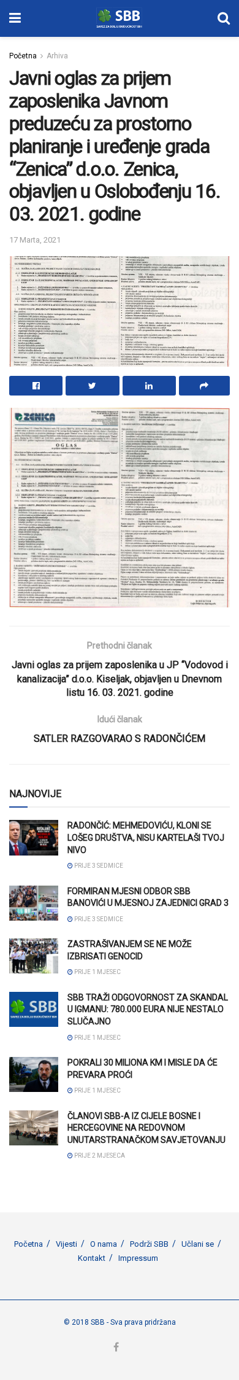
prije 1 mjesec (97, 972)
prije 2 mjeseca (99, 1155)
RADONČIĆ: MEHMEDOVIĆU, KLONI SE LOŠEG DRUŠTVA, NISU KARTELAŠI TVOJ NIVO (145, 837)
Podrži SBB (149, 1244)
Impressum (138, 1258)
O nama (103, 1244)
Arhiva (57, 56)
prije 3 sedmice (98, 865)
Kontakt (91, 1258)
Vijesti (66, 1244)
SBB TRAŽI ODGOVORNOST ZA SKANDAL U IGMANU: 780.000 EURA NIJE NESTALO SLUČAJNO (147, 1009)
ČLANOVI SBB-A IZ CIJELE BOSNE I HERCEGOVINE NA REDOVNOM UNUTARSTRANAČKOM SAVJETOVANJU (146, 1128)
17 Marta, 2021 (35, 239)
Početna (23, 56)
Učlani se (197, 1244)
